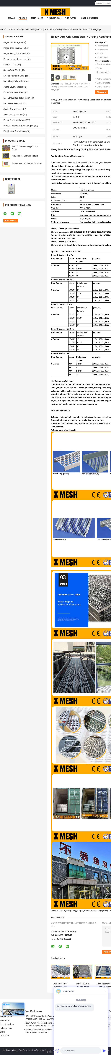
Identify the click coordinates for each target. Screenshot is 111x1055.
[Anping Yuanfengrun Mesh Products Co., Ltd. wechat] (21, 213)
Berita (2, 1032)
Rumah (11, 18)
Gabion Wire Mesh (11, 70)
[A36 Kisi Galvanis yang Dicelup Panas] (6, 148)
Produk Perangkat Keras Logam (18, 125)
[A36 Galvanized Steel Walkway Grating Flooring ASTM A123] (60, 971)
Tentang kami (54, 18)
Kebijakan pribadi (10, 1050)
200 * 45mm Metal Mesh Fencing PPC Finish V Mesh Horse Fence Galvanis (42, 1024)
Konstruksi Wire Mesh (13, 92)
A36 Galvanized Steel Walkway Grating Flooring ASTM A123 (60, 985)
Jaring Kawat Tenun (12, 109)
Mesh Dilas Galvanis (12, 103)
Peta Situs (4, 1036)
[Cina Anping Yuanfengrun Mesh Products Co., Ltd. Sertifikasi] (11, 189)
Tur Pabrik (70, 18)
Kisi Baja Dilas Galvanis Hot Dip (25, 156)
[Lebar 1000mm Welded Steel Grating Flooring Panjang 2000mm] (82, 971)
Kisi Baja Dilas (23, 29)
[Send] (104, 1051)
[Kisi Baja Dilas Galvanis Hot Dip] (6, 156)
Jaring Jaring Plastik (12, 114)
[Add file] (57, 1051)
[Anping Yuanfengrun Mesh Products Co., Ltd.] (55, 12)
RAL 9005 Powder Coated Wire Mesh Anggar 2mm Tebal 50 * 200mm (42, 1017)
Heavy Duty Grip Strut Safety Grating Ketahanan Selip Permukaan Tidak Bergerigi (70, 87)
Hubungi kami (6, 1028)
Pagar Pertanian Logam (14, 120)
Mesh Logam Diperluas (14, 81)
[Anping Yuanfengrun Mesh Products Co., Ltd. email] (6, 213)
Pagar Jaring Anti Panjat (14, 53)
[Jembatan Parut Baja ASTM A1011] (6, 163)
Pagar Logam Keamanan (14, 59)
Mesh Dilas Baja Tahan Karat (16, 98)
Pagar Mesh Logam (12, 42)
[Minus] (104, 991)
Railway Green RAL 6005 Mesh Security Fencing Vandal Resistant (43, 1031)
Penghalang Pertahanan (14, 131)
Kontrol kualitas (89, 18)
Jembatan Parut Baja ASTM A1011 (27, 164)
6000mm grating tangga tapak (70, 910)
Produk (23, 18)
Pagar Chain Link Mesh (14, 48)
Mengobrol (101, 92)
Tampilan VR (37, 18)
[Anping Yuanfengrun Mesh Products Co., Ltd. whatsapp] (14, 213)
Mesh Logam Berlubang (14, 75)
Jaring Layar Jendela (13, 87)
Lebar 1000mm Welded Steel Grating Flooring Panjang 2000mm (82, 985)
